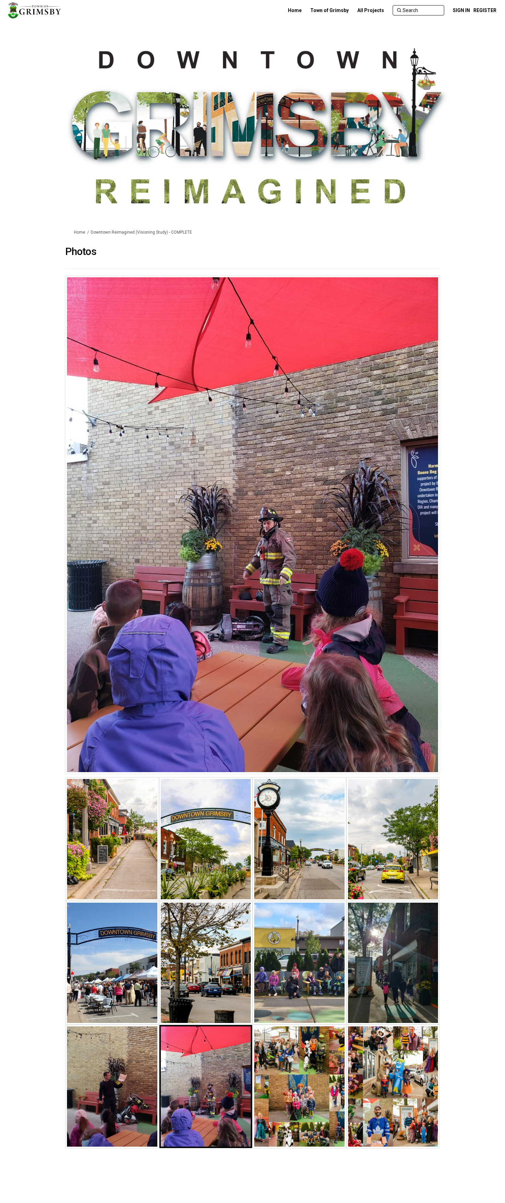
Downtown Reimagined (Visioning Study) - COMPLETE (141, 232)
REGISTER (484, 10)
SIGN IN (461, 10)
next (415, 535)
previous (84, 535)
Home (79, 232)
